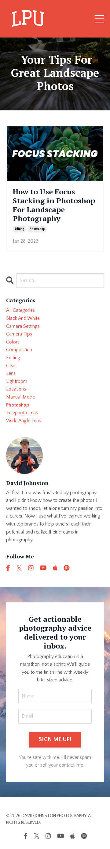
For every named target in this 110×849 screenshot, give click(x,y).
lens (11, 373)
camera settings (23, 326)
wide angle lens (23, 420)
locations (16, 389)
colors (13, 342)
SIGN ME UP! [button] (55, 739)
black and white (23, 318)
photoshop (37, 229)
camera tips (19, 334)
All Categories (20, 310)
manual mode (20, 397)
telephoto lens (22, 412)
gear (11, 365)
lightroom (16, 381)
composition (19, 349)
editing (19, 229)
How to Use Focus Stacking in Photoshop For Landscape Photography (54, 205)
